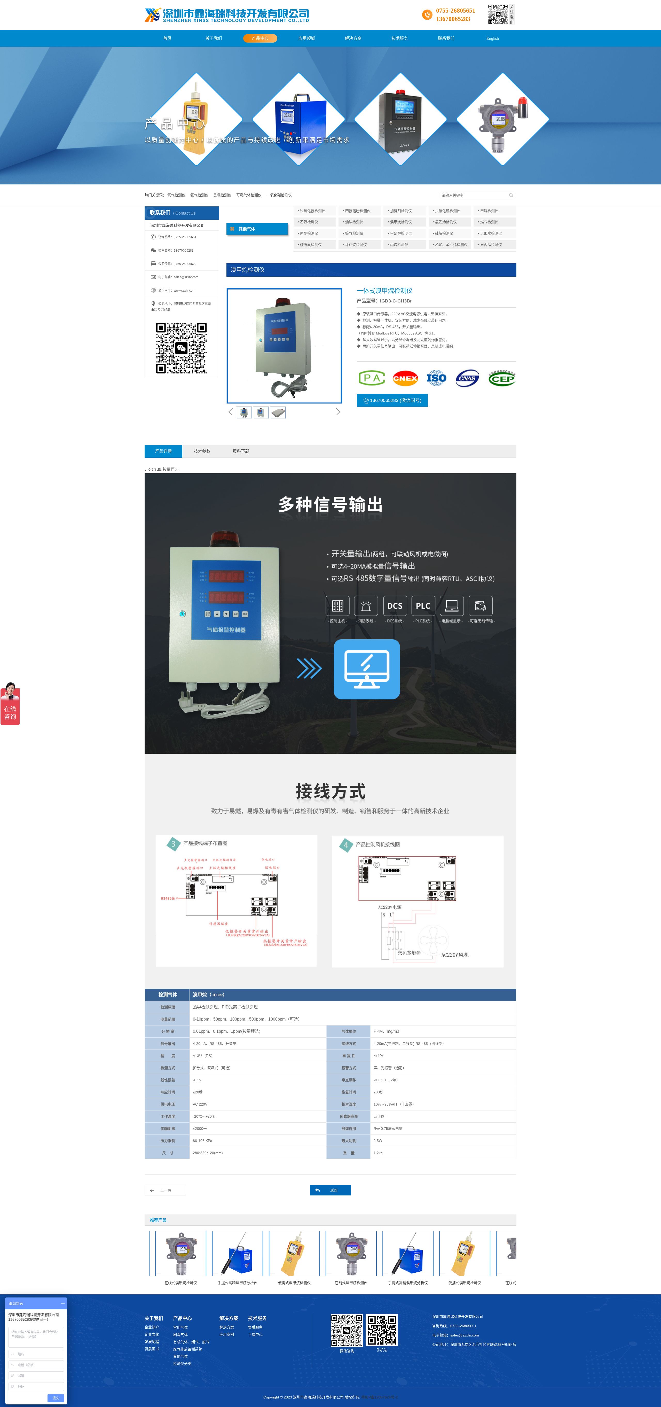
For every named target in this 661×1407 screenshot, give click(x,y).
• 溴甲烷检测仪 (400, 222)
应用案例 (226, 1334)
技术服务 (399, 38)
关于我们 (214, 38)
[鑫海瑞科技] (227, 14)
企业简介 (152, 1327)
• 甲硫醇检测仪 (400, 233)
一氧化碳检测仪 (279, 195)
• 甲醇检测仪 (488, 211)
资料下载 (241, 451)
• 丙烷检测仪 (398, 245)
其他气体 (180, 1356)
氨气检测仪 (199, 195)
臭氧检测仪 (222, 195)
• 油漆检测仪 (353, 222)
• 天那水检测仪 (490, 233)
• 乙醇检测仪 (308, 222)
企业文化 (152, 1334)
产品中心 (260, 38)
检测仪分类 (182, 1364)
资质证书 (152, 1349)
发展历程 (152, 1342)
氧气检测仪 (176, 195)
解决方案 (353, 38)
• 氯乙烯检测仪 (445, 222)
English (492, 38)
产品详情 (163, 451)
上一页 (165, 1190)
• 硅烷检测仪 (443, 233)
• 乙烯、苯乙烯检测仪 (450, 245)
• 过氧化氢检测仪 (311, 211)
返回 (333, 1190)
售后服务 (255, 1327)
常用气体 (180, 1327)
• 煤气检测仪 (488, 222)
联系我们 (446, 38)
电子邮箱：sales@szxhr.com (455, 1335)
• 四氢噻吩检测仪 (357, 211)
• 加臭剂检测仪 (400, 211)
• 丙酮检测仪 (308, 233)
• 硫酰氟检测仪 (310, 245)
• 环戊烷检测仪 (355, 245)
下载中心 (255, 1334)
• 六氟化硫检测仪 (446, 211)
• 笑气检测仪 (353, 233)
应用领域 (306, 38)
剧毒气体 (180, 1335)
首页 (167, 38)
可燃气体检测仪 (249, 195)
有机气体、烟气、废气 (191, 1342)
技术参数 (202, 451)
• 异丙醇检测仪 (490, 245)
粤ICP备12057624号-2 (379, 1397)
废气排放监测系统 (187, 1349)
